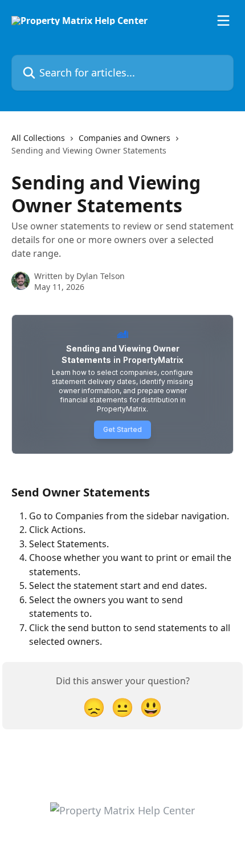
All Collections (38, 137)
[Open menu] (223, 20)
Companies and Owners (124, 137)
